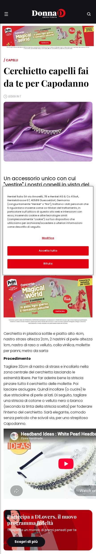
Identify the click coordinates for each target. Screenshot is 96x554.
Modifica (48, 238)
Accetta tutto (48, 250)
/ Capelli (11, 60)
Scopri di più (26, 541)
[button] (6, 14)
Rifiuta (48, 263)
